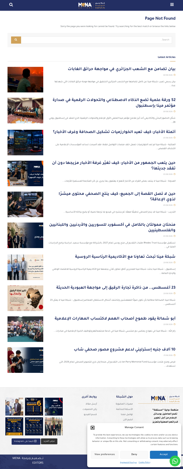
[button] (92, 427)
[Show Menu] (172, 5)
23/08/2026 (168, 263)
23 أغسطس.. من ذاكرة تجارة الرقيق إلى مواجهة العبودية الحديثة (115, 288)
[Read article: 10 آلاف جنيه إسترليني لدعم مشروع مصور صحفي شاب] (25, 360)
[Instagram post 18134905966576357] (54, 426)
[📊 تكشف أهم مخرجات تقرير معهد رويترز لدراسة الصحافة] (34, 426)
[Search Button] (11, 5)
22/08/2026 (168, 325)
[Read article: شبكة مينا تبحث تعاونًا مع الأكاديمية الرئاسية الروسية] (25, 267)
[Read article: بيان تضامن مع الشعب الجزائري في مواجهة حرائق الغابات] (25, 79)
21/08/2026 (168, 356)
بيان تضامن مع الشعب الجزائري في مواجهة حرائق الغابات (121, 69)
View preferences (105, 454)
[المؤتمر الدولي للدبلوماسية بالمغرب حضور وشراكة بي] (14, 407)
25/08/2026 (168, 138)
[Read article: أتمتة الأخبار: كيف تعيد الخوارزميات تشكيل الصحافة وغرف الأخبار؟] (25, 142)
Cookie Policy (144, 462)
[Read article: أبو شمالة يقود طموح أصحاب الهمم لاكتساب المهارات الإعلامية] (25, 329)
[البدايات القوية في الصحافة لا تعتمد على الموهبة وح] (34, 407)
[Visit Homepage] (91, 5)
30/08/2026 (168, 75)
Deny (134, 454)
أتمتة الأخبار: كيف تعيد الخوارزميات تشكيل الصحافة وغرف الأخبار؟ (114, 132)
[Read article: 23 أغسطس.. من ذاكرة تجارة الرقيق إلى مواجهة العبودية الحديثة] (25, 298)
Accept (164, 454)
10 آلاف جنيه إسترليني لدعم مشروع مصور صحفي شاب (124, 350)
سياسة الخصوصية (128, 462)
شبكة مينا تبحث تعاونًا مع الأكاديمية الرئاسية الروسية (125, 257)
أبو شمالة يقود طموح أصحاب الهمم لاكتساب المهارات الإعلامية (115, 319)
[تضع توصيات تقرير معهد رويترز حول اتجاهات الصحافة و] (14, 426)
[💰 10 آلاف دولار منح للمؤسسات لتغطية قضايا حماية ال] (54, 407)
